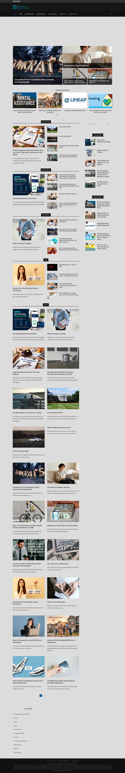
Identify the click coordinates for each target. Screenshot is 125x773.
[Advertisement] (62, 34)
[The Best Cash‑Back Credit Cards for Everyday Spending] (63, 666)
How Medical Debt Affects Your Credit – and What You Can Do (68, 275)
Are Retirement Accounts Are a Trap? (27, 413)
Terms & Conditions (63, 761)
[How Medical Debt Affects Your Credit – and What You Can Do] (52, 276)
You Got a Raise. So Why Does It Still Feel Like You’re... (36, 80)
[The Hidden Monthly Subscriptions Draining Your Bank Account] (52, 241)
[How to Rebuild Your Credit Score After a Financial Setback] (52, 295)
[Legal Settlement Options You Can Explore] (52, 222)
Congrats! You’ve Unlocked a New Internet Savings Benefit (68, 230)
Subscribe (16, 1)
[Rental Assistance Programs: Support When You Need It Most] (24, 100)
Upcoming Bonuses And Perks (24, 198)
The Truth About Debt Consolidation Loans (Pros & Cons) (67, 285)
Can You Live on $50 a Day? (76, 65)
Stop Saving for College (22, 243)
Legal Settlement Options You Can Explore (68, 220)
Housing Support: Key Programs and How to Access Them (100, 111)
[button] (15, 65)
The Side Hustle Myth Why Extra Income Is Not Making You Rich (69, 185)
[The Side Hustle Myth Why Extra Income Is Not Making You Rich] (52, 186)
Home (15, 14)
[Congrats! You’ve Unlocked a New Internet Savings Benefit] (52, 231)
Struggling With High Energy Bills (75, 110)
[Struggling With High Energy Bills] (75, 100)
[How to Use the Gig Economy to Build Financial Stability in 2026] (52, 205)
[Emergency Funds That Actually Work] (52, 148)
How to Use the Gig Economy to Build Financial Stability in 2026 (68, 204)
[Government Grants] (52, 129)
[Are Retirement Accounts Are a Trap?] (29, 398)
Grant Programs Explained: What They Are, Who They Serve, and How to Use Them (28, 152)
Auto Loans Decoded (65, 136)
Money (16, 748)
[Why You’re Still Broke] (63, 588)
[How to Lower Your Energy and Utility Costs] (90, 247)
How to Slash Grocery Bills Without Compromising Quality (69, 249)
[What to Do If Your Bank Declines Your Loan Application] (29, 666)
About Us (62, 14)
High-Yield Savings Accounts (58, 427)
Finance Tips (29, 14)
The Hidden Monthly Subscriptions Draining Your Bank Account (68, 240)
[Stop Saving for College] (29, 229)
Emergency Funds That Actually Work (69, 146)
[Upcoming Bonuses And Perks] (29, 184)
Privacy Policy (51, 761)
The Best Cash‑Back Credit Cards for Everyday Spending (61, 682)
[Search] (111, 14)
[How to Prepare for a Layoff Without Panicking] (29, 626)
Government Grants (65, 127)
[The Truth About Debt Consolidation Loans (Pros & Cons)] (52, 286)
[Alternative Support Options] (52, 196)
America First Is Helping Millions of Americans (50, 111)
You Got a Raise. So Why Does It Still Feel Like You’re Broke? (68, 156)
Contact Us (73, 14)
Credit (16, 718)
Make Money (41, 14)
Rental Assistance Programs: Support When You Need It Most (24, 111)
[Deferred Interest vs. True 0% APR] (52, 267)
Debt (20, 14)
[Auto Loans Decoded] (52, 138)
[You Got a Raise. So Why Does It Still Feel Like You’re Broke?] (37, 65)
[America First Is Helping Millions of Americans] (50, 100)
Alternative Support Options (68, 194)
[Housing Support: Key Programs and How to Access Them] (100, 100)
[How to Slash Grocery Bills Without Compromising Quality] (52, 250)
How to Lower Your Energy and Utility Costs (103, 246)
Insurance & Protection (20, 741)
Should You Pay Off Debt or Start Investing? (25, 289)
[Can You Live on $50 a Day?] (87, 57)
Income (16, 737)
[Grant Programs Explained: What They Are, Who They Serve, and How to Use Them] (29, 136)
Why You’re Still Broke (56, 602)
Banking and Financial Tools (22, 714)
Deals (15, 722)
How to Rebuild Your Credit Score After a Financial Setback (68, 294)
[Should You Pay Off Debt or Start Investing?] (75, 76)
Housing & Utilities (19, 733)
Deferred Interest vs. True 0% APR (67, 265)
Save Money (52, 14)
